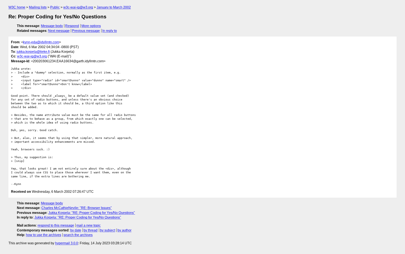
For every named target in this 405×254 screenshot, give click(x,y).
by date (75, 230)
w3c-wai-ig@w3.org (78, 7)
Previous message (86, 31)
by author (124, 230)
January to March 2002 (114, 7)
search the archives (78, 235)
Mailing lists (38, 7)
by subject (107, 230)
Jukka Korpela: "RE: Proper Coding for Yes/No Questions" (91, 213)
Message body (52, 26)
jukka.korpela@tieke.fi (33, 51)
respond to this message (56, 225)
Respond (72, 26)
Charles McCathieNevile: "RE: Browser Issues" (76, 208)
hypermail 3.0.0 (66, 243)
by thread (90, 230)
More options (91, 26)
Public (55, 7)
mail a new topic (88, 225)
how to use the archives (43, 235)
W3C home (16, 7)
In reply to (109, 31)
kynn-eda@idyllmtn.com (41, 42)
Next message (59, 31)
